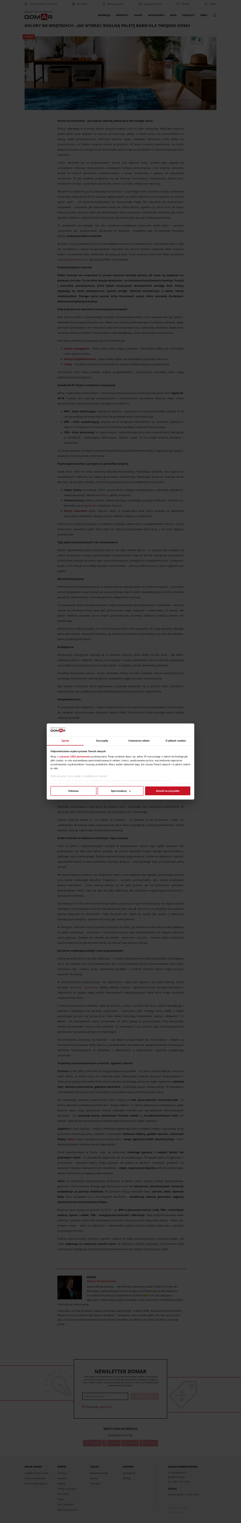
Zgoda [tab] (65, 740)
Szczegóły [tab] (102, 740)
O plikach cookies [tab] (176, 740)
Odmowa (73, 790)
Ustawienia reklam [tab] (139, 740)
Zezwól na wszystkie (168, 790)
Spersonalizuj (119, 790)
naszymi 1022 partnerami (74, 756)
